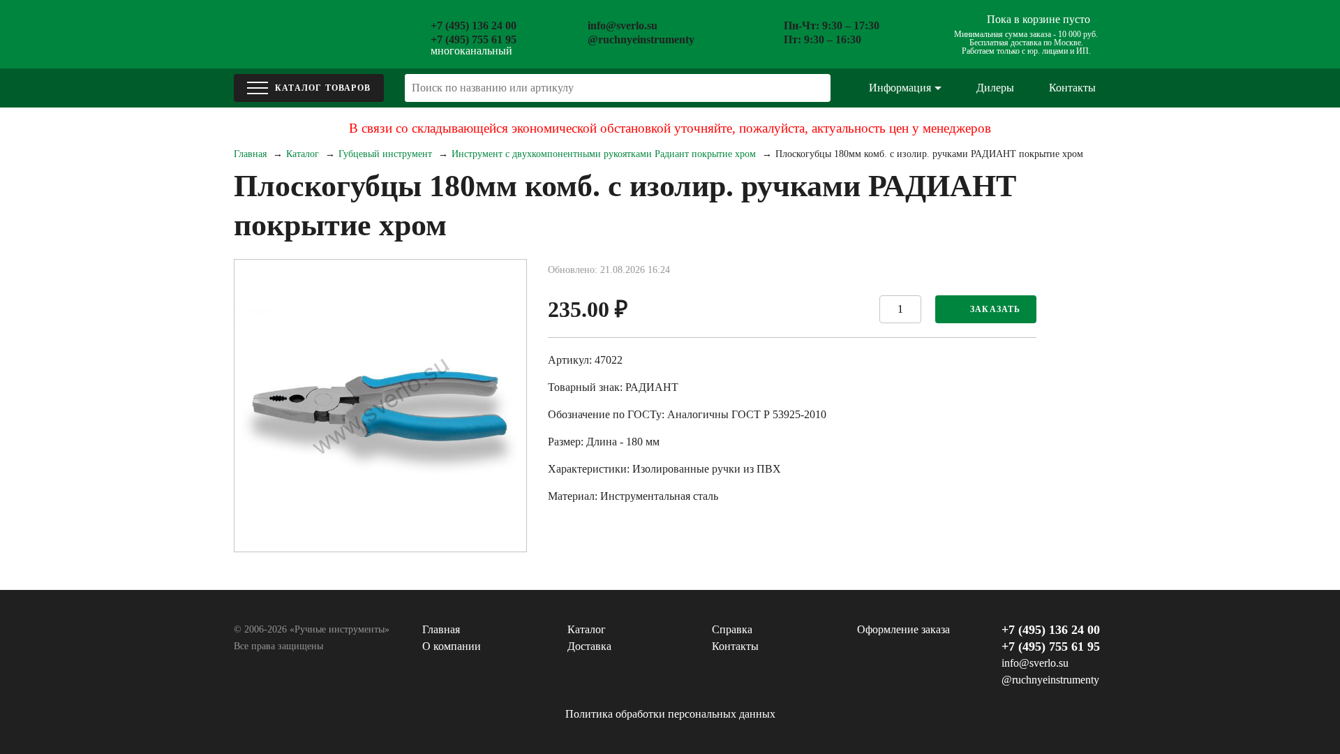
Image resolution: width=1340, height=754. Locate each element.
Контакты (1072, 88)
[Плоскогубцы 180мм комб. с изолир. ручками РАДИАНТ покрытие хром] (380, 405)
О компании (451, 646)
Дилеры (995, 88)
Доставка (589, 646)
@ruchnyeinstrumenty (641, 39)
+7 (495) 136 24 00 (473, 25)
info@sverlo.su (622, 25)
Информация (900, 88)
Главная (250, 154)
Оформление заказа (903, 629)
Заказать (995, 309)
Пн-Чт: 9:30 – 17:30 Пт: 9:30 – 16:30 (831, 32)
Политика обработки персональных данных (670, 714)
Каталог (302, 154)
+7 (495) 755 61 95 (473, 39)
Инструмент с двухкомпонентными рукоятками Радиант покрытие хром (604, 154)
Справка (732, 629)
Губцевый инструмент (385, 154)
